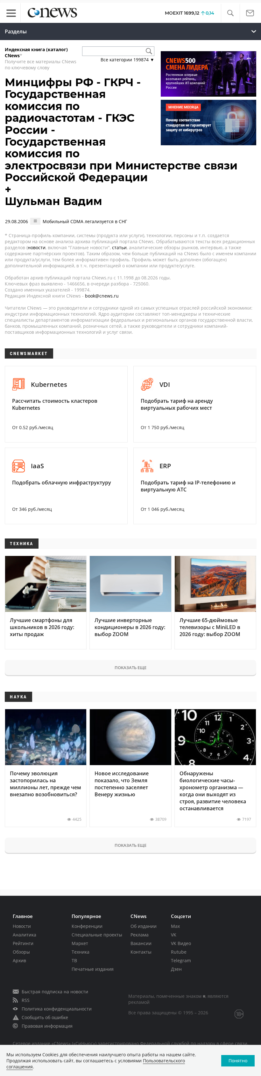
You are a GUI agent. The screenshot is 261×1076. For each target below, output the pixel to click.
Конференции (87, 926)
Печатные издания (93, 969)
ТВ (74, 960)
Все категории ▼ (127, 60)
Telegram (181, 960)
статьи (119, 247)
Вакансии (141, 943)
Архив (19, 960)
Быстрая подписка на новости (55, 992)
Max (175, 926)
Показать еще (130, 667)
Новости (22, 926)
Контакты (141, 952)
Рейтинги (23, 943)
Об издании (143, 926)
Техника (80, 952)
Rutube (179, 952)
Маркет (80, 943)
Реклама (139, 935)
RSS (26, 1000)
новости (37, 247)
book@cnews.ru (102, 296)
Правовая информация (47, 1026)
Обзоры (21, 952)
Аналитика (24, 935)
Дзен (176, 969)
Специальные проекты (97, 935)
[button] (230, 13)
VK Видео (181, 943)
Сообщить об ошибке (45, 1017)
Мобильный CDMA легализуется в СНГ (85, 221)
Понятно (238, 1061)
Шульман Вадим (53, 201)
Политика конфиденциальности (57, 1009)
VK (173, 935)
